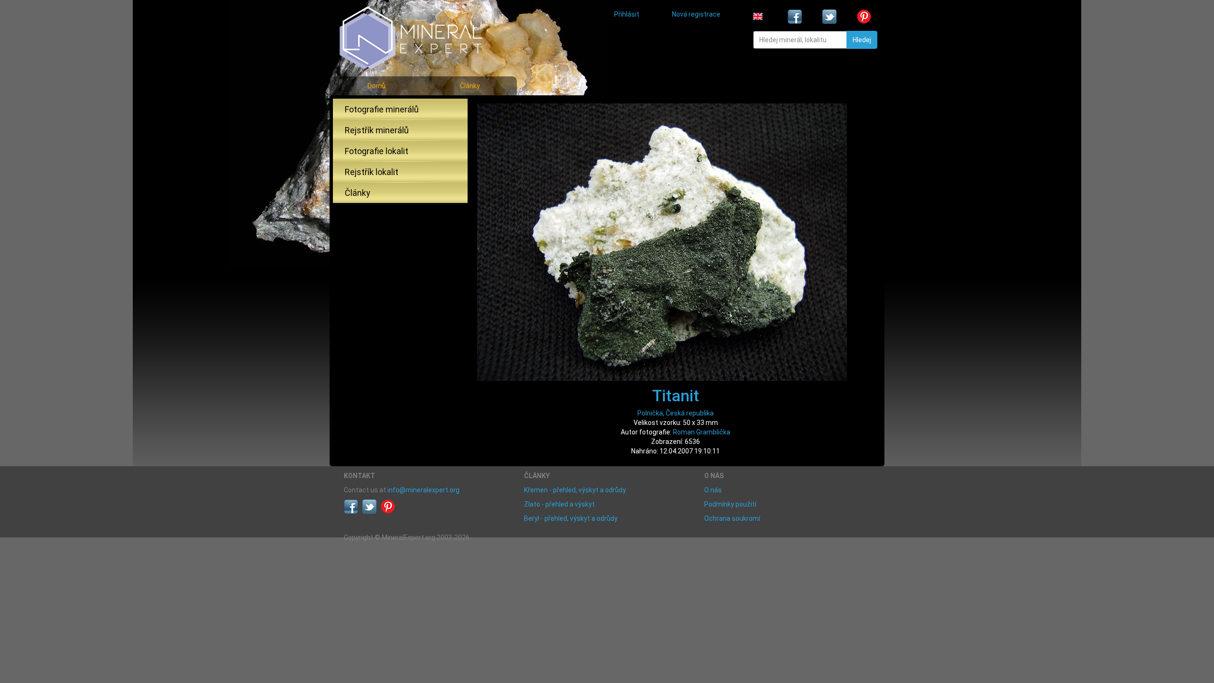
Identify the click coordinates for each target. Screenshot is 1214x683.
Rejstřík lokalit (371, 172)
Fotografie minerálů (382, 109)
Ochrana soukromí (732, 518)
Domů (377, 86)
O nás (713, 490)
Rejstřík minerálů (377, 130)
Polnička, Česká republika (675, 413)
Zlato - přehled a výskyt (559, 504)
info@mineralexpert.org (423, 490)
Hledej (862, 40)
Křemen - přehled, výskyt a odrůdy (575, 490)
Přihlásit (626, 14)
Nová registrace (696, 14)
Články (470, 86)
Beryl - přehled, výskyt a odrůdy (570, 518)
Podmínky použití (730, 504)
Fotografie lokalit (376, 151)
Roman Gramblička (701, 432)
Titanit (675, 395)
